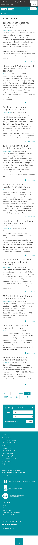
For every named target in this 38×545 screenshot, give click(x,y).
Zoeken (29, 421)
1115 (21, 393)
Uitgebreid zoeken (11, 421)
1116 (27, 393)
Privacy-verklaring (8, 528)
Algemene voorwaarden (11, 512)
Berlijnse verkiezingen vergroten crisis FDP (14, 108)
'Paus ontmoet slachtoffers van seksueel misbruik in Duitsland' (17, 261)
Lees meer (30, 62)
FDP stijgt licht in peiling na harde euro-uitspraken (17, 297)
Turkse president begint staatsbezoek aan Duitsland (17, 147)
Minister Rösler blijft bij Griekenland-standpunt (15, 358)
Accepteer (33, 1)
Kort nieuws (7, 30)
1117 (6, 397)
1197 (23, 397)
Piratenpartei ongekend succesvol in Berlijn (15, 326)
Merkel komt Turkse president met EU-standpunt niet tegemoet (18, 68)
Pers (4, 508)
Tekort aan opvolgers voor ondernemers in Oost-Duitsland (16, 25)
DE (5, 435)
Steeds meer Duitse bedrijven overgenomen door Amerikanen (18, 223)
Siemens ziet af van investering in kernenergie (16, 185)
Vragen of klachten (10, 515)
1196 (16, 397)
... (16, 393)
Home (5, 506)
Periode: (8, 412)
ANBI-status (7, 510)
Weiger (34, 4)
